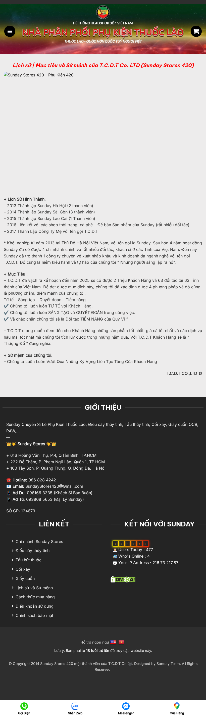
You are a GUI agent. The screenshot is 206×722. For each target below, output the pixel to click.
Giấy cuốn (25, 578)
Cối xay (23, 569)
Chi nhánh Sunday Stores (39, 541)
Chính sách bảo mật (34, 615)
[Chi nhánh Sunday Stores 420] (177, 706)
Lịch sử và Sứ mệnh (34, 587)
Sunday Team (168, 663)
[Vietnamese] (122, 642)
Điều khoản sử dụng (35, 606)
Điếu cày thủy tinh (32, 550)
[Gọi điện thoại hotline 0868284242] (24, 706)
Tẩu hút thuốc (28, 559)
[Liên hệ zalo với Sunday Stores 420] (75, 706)
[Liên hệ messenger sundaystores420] (126, 706)
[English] (113, 642)
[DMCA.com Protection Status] (123, 578)
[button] (9, 31)
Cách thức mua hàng (35, 596)
